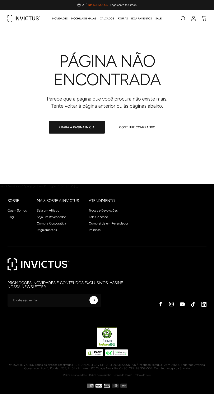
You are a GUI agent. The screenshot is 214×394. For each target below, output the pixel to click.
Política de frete (143, 375)
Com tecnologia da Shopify (172, 368)
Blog (11, 217)
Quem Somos (17, 210)
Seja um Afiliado (48, 210)
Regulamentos (47, 230)
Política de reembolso (100, 375)
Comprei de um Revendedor (108, 223)
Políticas (95, 230)
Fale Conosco (98, 217)
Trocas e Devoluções (103, 210)
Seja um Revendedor (51, 217)
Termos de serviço (122, 375)
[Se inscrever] (93, 300)
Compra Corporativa (51, 223)
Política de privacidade (75, 375)
